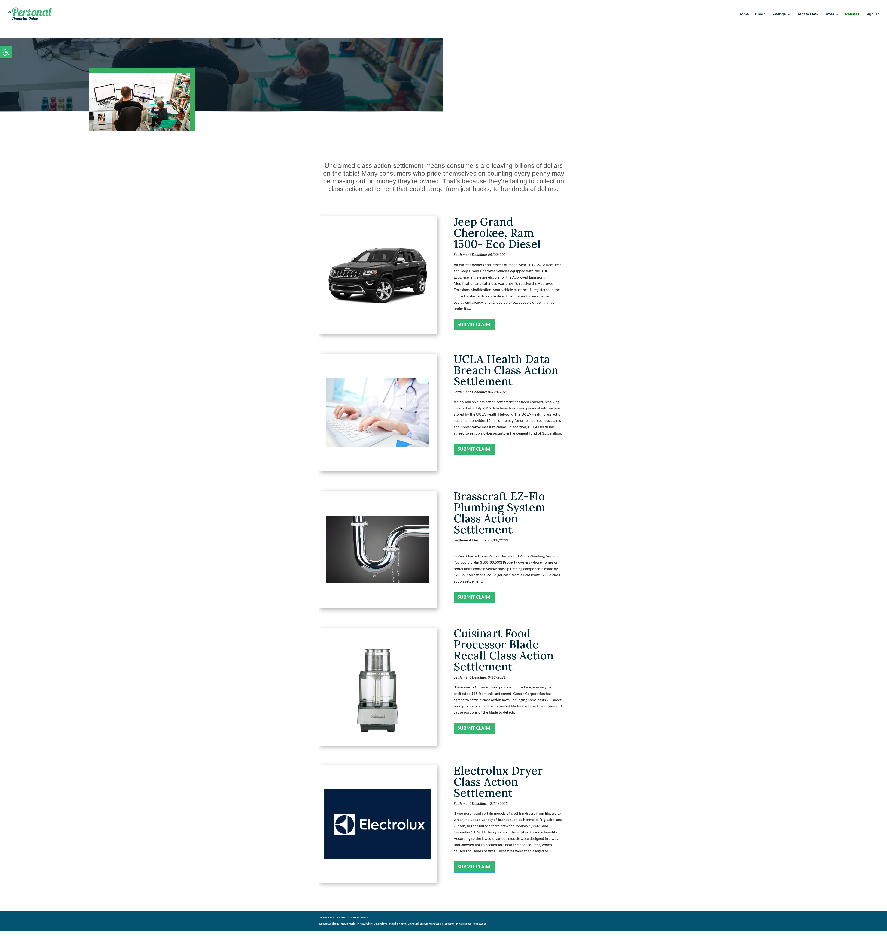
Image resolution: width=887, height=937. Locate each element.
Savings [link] (779, 14)
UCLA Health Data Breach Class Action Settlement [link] (506, 370)
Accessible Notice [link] (397, 924)
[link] (6, 52)
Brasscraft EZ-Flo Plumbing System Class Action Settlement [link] (499, 512)
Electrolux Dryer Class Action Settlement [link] (498, 781)
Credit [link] (760, 14)
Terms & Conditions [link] (329, 924)
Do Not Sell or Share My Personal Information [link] (431, 924)
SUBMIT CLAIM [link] (473, 324)
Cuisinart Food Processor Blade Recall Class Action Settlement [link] (504, 649)
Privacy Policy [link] (364, 924)
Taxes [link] (829, 14)
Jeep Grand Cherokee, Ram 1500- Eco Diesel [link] (497, 233)
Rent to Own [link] (807, 14)
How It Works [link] (348, 924)
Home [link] (743, 14)
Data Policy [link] (380, 924)
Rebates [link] (852, 14)
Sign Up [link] (873, 14)
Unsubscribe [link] (479, 924)
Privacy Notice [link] (463, 924)
